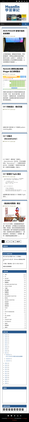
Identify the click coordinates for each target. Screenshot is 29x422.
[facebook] (16, 1)
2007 (6, 381)
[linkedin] (24, 1)
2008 (6, 379)
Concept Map (8, 319)
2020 (6, 347)
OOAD (6, 307)
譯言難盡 (7, 290)
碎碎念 (6, 298)
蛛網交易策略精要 (7, 266)
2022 (6, 343)
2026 (6, 335)
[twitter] (21, 1)
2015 (6, 365)
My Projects (8, 321)
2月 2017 (8, 361)
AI (5, 309)
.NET (6, 274)
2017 (6, 353)
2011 (6, 373)
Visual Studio (8, 286)
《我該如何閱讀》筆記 (11, 203)
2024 (6, 339)
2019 (6, 349)
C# (5, 276)
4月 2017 (8, 358)
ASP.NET (7, 278)
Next (18, 241)
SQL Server (7, 315)
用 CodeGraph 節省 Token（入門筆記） (12, 256)
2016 (6, 363)
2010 (6, 375)
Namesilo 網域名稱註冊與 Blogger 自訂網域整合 (13, 70)
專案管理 (7, 325)
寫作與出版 (7, 280)
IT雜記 (6, 288)
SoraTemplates (10, 418)
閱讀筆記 (7, 282)
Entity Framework (9, 311)
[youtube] (19, 1)
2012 (6, 371)
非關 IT (6, 327)
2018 (6, 351)
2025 (6, 337)
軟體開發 (7, 292)
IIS (5, 313)
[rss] (20, 416)
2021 (6, 345)
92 (13, 241)
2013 (6, 369)
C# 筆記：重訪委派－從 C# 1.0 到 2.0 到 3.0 (13, 263)
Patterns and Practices (11, 284)
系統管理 (7, 304)
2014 (6, 367)
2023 (6, 341)
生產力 (6, 323)
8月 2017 (8, 354)
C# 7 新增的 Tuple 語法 (12, 174)
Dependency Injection (10, 296)
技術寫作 (7, 302)
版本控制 (7, 294)
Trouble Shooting (9, 300)
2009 (6, 377)
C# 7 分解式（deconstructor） (10, 137)
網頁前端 (7, 305)
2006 (6, 383)
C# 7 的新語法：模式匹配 (12, 106)
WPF (6, 317)
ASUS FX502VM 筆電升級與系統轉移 (14, 356)
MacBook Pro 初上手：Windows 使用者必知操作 (14, 260)
